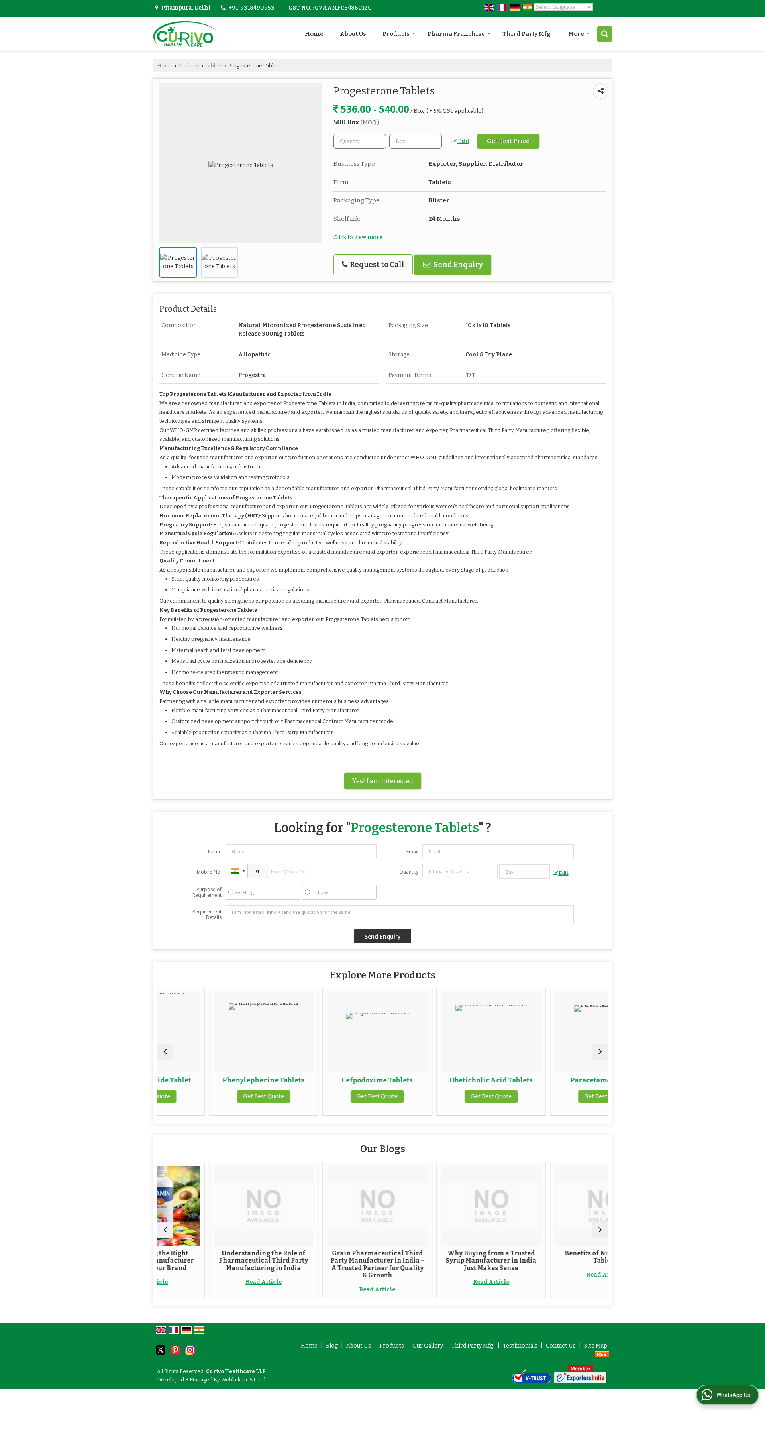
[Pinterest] (175, 1349)
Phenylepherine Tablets (212, 1080)
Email (412, 851)
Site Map (595, 1345)
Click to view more (357, 237)
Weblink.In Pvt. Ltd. (244, 1380)
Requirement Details (207, 914)
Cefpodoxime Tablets (325, 1080)
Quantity (408, 871)
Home (314, 33)
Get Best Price (508, 141)
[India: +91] (237, 871)
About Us (353, 33)
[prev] (165, 1052)
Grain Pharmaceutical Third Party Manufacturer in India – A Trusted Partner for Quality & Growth (326, 1264)
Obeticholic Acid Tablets (439, 1080)
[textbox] (415, 141)
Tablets (214, 66)
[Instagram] (190, 1349)
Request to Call (376, 264)
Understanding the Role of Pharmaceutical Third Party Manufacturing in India (212, 1261)
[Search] (604, 34)
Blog (332, 1345)
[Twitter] (160, 1349)
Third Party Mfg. (527, 33)
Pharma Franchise (456, 33)
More (576, 33)
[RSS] (602, 1354)
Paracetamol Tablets (553, 1080)
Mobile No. (209, 871)
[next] (600, 1052)
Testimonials (520, 1345)
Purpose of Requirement (207, 892)
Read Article (212, 1282)
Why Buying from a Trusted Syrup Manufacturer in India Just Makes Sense (439, 1261)
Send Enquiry (457, 264)
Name (215, 851)
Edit (463, 141)
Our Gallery (427, 1345)
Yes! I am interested (382, 781)
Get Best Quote (212, 1096)
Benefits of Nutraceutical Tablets (553, 1257)
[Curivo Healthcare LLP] (184, 34)
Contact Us (561, 1345)
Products (396, 33)
